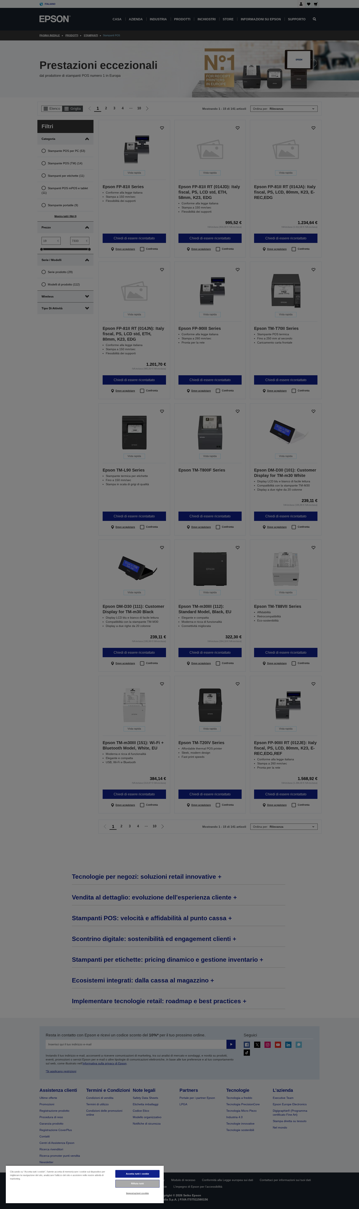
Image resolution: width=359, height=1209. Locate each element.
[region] (85, 1184)
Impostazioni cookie (137, 1193)
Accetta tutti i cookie (137, 1173)
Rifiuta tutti (137, 1183)
